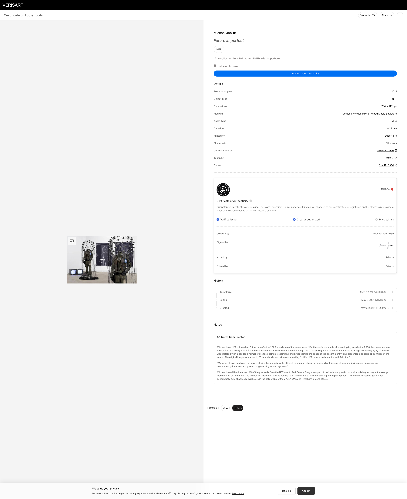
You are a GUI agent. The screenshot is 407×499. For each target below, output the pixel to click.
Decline (286, 490)
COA (225, 407)
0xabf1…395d (386, 165)
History (238, 408)
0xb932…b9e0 (385, 150)
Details (213, 407)
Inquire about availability (305, 73)
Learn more (238, 493)
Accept (306, 490)
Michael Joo (223, 33)
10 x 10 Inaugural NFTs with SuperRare (256, 58)
